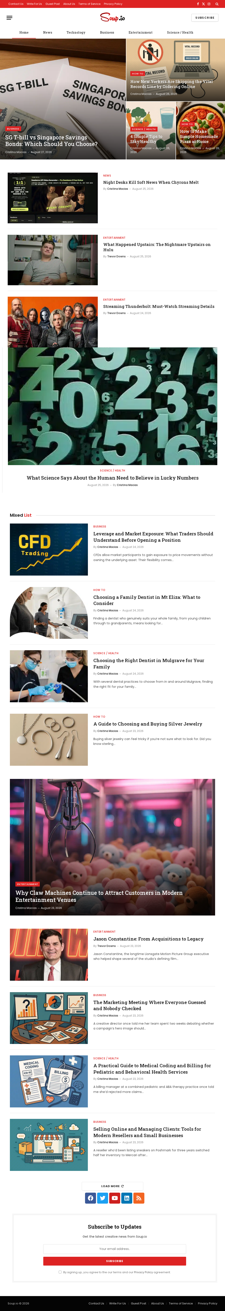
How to (137, 73)
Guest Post (52, 4)
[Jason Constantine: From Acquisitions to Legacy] (49, 955)
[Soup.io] (112, 17)
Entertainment (140, 32)
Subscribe (204, 18)
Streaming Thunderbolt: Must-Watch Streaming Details (158, 306)
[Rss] (138, 1198)
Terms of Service (89, 4)
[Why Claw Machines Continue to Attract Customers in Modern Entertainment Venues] (112, 847)
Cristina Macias (16, 152)
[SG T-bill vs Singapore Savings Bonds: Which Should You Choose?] (63, 99)
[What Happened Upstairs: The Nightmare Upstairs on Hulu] (53, 260)
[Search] (216, 4)
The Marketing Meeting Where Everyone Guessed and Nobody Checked (149, 1005)
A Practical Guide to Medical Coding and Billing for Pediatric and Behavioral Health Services (152, 1068)
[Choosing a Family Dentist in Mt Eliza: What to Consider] (49, 613)
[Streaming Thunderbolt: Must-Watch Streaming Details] (53, 322)
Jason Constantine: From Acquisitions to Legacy (148, 939)
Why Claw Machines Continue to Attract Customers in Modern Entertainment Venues (99, 896)
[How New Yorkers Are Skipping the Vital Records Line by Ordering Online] (175, 70)
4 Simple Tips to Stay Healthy (146, 139)
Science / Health (180, 32)
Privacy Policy (113, 4)
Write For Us (34, 4)
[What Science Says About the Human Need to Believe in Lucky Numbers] (112, 406)
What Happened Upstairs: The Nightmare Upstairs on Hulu (157, 247)
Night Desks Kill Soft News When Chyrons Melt (151, 182)
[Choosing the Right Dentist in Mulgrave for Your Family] (49, 676)
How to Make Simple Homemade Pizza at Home (199, 136)
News (47, 32)
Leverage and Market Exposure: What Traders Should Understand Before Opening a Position (153, 537)
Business (107, 32)
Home (24, 32)
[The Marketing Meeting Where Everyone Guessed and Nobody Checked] (49, 1018)
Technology (76, 32)
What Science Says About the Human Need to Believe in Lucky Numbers (113, 478)
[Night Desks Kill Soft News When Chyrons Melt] (53, 198)
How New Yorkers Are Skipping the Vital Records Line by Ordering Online (171, 84)
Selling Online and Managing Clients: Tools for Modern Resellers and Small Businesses (147, 1132)
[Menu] (9, 18)
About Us (69, 4)
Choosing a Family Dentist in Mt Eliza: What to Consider (146, 600)
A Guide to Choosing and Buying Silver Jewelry (147, 724)
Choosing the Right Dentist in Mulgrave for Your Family (148, 663)
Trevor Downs (116, 256)
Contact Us (16, 4)
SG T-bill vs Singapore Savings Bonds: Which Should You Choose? (51, 140)
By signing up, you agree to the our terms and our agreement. (117, 1272)
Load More (110, 1186)
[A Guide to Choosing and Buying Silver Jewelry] (49, 740)
